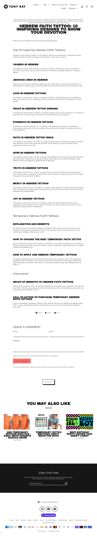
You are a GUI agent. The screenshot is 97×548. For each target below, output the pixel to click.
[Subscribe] (65, 483)
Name (15, 331)
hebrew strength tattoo (34, 19)
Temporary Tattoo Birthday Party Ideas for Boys (48, 434)
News (49, 382)
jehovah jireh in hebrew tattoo (67, 19)
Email (51, 331)
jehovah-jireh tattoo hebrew (32, 21)
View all (48, 407)
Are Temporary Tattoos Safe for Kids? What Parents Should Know (17, 435)
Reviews (23, 520)
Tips (45, 5)
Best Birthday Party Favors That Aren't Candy (79, 434)
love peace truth (61, 21)
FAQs (63, 8)
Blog (29, 520)
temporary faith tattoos (35, 22)
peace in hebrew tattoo (75, 21)
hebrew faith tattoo (20, 19)
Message (16, 341)
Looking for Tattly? (81, 520)
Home (12, 520)
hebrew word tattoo (49, 19)
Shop (35, 5)
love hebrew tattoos (49, 21)
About (42, 520)
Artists (73, 5)
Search (71, 520)
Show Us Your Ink (59, 5)
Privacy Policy (51, 367)
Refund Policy (62, 520)
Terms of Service (64, 367)
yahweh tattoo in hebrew (52, 22)
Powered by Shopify (54, 531)
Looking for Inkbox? (48, 522)
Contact (35, 520)
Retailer (72, 8)
